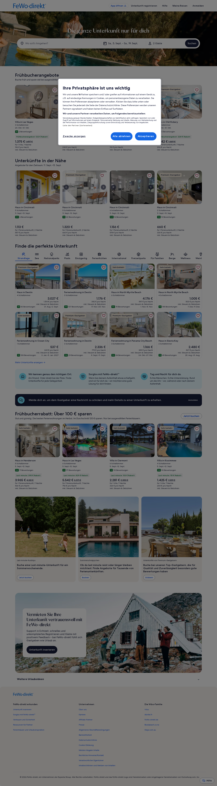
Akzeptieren (146, 136)
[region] (109, 112)
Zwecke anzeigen (74, 136)
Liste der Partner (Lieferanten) (77, 125)
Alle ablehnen (122, 136)
